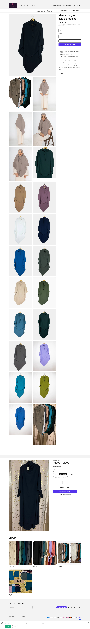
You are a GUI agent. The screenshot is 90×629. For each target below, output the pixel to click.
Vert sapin (57, 477)
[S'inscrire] (31, 607)
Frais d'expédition (69, 24)
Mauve (64, 477)
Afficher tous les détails (69, 499)
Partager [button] (62, 73)
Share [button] (56, 499)
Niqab (10, 595)
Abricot (71, 474)
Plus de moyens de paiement (70, 47)
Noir (56, 474)
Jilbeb (10, 566)
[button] (27, 5)
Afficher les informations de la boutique (69, 56)
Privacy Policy (42, 623)
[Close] (88, 622)
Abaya (35, 566)
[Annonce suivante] (59, 10)
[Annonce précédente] (31, 10)
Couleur (60, 27)
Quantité (60, 33)
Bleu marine (63, 474)
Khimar (60, 566)
